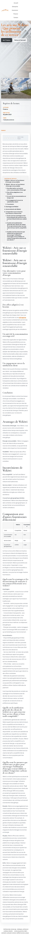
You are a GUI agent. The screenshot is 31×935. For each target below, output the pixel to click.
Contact (16, 17)
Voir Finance (6, 40)
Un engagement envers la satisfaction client (15, 201)
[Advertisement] (15, 60)
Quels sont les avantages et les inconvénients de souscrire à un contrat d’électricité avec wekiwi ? (17, 218)
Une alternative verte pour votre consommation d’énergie (16, 189)
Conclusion (10, 204)
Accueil (16, 3)
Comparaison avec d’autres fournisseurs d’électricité (14, 212)
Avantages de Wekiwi (12, 206)
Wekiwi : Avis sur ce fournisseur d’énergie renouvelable (14, 181)
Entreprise (15, 6)
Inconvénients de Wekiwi (13, 209)
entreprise (22, 317)
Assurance (15, 10)
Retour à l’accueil (20, 40)
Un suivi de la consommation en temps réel (16, 197)
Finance (15, 14)
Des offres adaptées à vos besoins (15, 193)
